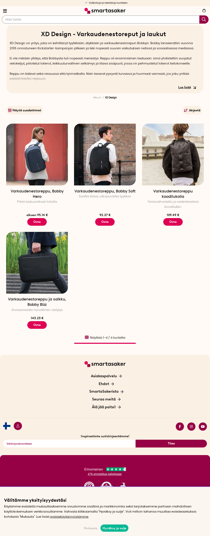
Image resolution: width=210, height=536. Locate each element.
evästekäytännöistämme (69, 516)
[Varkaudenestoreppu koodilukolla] (173, 154)
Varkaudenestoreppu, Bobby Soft (105, 191)
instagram (189, 426)
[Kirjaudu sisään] (16, 426)
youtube (201, 426)
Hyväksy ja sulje (114, 528)
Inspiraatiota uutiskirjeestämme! (105, 436)
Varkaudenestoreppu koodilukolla (173, 194)
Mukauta (90, 528)
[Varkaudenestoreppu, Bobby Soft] (105, 154)
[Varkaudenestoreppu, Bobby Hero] (37, 154)
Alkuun (97, 97)
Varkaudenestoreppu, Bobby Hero (37, 194)
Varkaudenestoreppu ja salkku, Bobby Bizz (37, 302)
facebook (178, 426)
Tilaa (171, 443)
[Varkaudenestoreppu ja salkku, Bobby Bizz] (37, 263)
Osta (37, 222)
